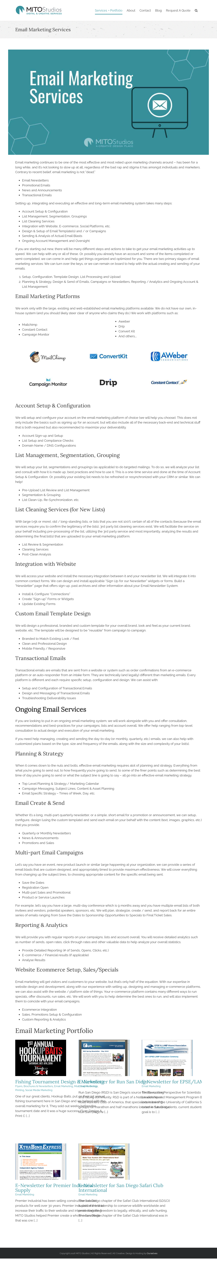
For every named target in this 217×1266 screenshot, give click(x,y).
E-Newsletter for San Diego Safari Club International (104, 1162)
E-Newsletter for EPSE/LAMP (167, 1058)
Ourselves (152, 1253)
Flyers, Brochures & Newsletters (34, 1086)
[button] (196, 10)
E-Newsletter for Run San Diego (104, 1058)
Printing (19, 1090)
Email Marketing (63, 1086)
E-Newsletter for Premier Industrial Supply (41, 1162)
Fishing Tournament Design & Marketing (41, 1058)
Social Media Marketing (38, 1090)
